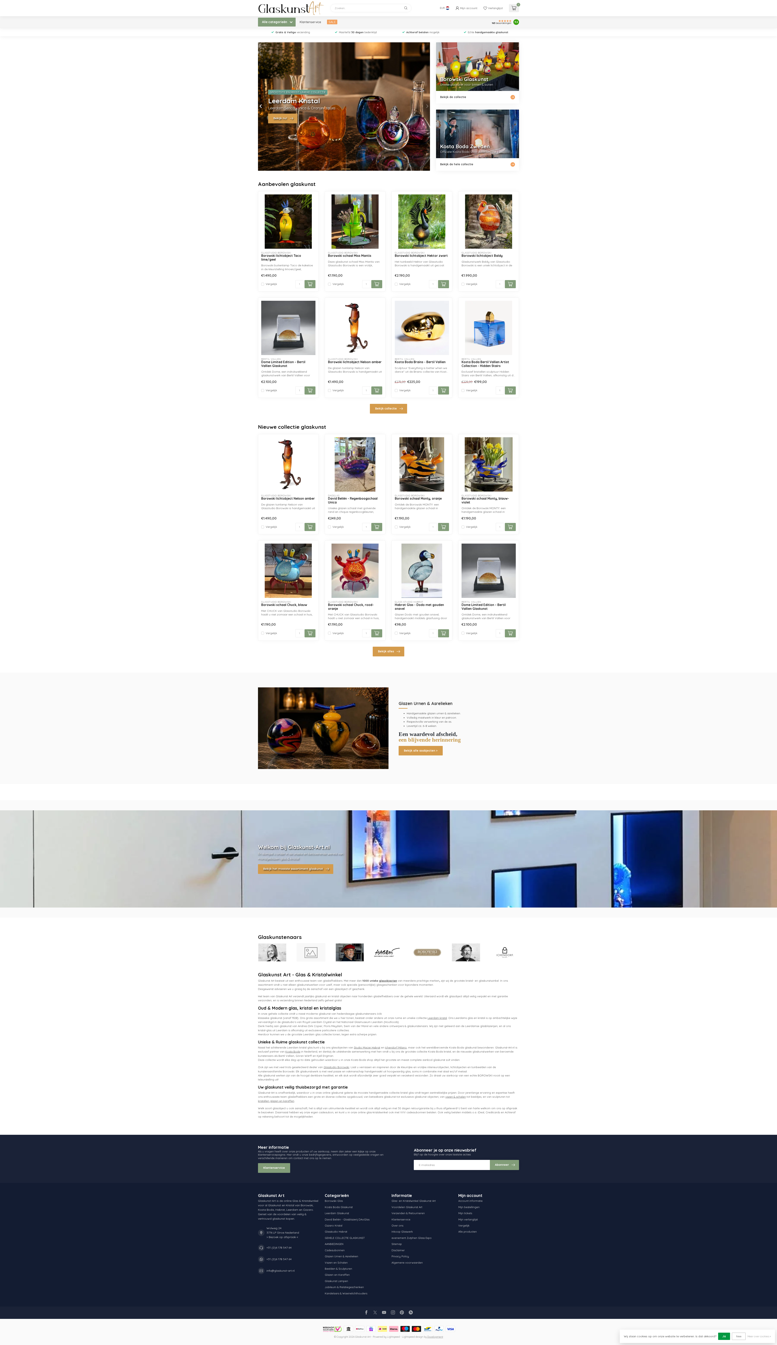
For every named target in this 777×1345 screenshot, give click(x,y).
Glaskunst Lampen (336, 1281)
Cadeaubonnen (335, 1250)
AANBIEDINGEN (334, 1244)
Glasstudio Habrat (336, 1231)
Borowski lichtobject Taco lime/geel (281, 257)
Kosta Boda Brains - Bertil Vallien (420, 362)
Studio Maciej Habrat (367, 1047)
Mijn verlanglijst (468, 1219)
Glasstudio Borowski (336, 1067)
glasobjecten (388, 980)
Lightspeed (393, 1336)
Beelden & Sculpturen (338, 1268)
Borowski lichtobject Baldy (482, 256)
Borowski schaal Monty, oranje (418, 498)
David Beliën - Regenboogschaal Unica (353, 500)
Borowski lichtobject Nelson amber (355, 362)
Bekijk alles (386, 651)
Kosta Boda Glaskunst (339, 1207)
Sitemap (397, 1244)
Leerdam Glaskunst (337, 1213)
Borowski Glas (334, 1200)
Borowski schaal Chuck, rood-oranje (351, 606)
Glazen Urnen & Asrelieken (341, 1256)
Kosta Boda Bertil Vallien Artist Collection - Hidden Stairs (485, 364)
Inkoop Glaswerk (402, 1231)
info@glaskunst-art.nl (280, 1270)
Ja (724, 1336)
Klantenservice (310, 22)
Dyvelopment (435, 1336)
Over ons (397, 1225)
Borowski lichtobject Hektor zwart (421, 256)
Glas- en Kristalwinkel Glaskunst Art (414, 1200)
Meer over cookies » (759, 1336)
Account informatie (470, 1200)
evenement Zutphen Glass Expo (412, 1237)
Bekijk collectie (386, 408)
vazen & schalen (455, 1096)
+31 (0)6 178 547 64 (279, 1247)
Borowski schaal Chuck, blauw (284, 605)
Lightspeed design (412, 1336)
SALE (332, 22)
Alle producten (467, 1231)
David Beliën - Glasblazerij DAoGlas (347, 1219)
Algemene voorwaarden (407, 1262)
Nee (738, 1336)
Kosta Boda (292, 1051)
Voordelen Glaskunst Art (407, 1207)
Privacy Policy (400, 1256)
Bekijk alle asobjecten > (420, 750)
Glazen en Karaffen (337, 1274)
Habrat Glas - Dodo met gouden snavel (419, 606)
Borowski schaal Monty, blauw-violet (485, 500)
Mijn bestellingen (469, 1207)
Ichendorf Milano (396, 1047)
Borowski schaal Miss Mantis (349, 256)
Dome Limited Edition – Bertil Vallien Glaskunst (283, 364)
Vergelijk (271, 284)
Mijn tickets (465, 1213)
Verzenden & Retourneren (408, 1213)
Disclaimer (398, 1250)
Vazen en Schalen (336, 1262)
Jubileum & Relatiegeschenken (344, 1287)
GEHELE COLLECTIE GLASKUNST (345, 1237)
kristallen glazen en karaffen (276, 1101)
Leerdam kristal (437, 1018)
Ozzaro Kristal (333, 1225)
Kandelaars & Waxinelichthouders (346, 1293)
